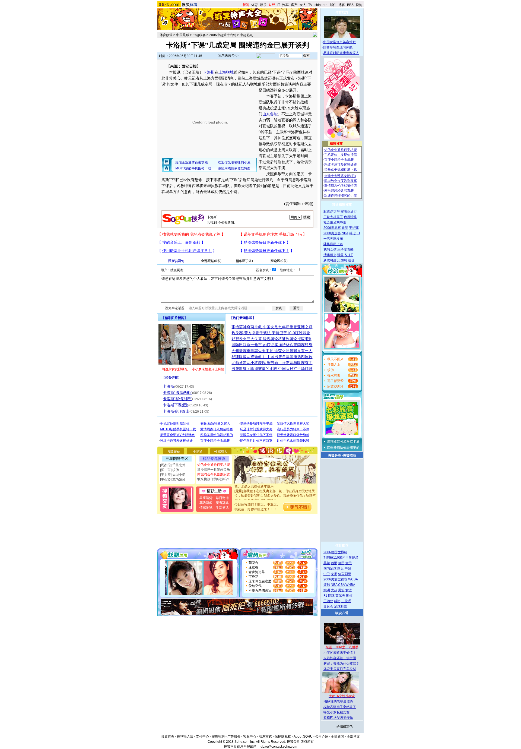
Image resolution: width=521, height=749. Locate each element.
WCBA (353, 579)
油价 (351, 260)
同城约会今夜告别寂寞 (213, 474)
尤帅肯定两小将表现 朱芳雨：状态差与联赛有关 (271, 363)
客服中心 (249, 736)
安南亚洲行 (349, 211)
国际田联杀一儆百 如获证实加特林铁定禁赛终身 (271, 345)
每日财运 (222, 498)
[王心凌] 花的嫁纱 (172, 480)
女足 (334, 574)
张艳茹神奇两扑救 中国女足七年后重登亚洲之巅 (271, 327)
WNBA (350, 585)
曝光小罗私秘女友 (336, 712)
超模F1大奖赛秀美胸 (338, 718)
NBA (345, 233)
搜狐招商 (349, 455)
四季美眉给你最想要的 (343, 448)
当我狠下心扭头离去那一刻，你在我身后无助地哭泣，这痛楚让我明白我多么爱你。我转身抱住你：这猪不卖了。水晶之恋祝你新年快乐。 (275, 490)
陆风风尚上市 (333, 244)
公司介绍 (321, 736)
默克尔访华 (331, 211)
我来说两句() (228, 55)
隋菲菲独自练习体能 (337, 47)
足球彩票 (340, 606)
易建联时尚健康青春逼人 (341, 53)
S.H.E (349, 255)
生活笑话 (222, 508)
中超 (348, 568)
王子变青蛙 (345, 249)
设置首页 (167, 736)
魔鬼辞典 (222, 503)
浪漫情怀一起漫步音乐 (213, 470)
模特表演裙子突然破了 (339, 707)
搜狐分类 (334, 455)
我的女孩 (329, 249)
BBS (350, 5)
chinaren (321, 5)
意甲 (348, 563)
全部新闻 (337, 736)
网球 (331, 596)
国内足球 (329, 568)
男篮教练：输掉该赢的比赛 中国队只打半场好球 (271, 368)
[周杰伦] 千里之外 (172, 465)
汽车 (285, 5)
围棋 (349, 596)
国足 (340, 568)
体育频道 (166, 35)
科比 (352, 233)
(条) (211, 261)
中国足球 (182, 35)
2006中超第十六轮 (222, 35)
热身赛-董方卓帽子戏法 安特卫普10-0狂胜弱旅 (270, 333)
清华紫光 (329, 255)
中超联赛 (199, 35)
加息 (344, 260)
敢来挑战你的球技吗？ (213, 479)
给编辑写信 (344, 727)
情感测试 (205, 508)
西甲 (334, 563)
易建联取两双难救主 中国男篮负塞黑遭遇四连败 (271, 357)
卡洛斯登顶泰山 (176, 411)
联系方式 (265, 736)
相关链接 (171, 378)
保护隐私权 (283, 736)
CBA (341, 585)
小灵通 (197, 452)
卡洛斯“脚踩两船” (177, 392)
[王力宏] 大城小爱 (172, 475)
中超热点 (246, 35)
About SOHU (303, 736)
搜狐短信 (173, 452)
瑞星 (340, 255)
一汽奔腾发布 (333, 239)
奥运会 (328, 606)
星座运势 (205, 498)
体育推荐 (341, 545)
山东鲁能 (270, 114)
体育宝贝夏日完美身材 (339, 669)
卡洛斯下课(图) (175, 405)
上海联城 (226, 72)
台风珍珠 (350, 217)
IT (278, 5)
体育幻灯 (341, 12)
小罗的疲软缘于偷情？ (339, 653)
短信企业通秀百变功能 (213, 465)
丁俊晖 (346, 601)
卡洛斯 (209, 72)
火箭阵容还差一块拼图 (339, 658)
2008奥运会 (332, 233)
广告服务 (233, 736)
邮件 (333, 5)
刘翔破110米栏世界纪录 (340, 558)
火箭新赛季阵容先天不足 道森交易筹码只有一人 (271, 351)
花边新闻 (205, 503)
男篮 (341, 590)
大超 (334, 590)
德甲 (341, 563)
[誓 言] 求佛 (169, 470)
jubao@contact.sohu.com (278, 746)
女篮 (348, 590)
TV (310, 5)
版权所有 (307, 742)
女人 (303, 5)
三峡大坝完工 (333, 217)
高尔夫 (340, 596)
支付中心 (202, 736)
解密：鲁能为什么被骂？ (341, 663)
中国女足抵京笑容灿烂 (339, 42)
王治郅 (354, 228)
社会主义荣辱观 (334, 222)
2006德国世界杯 (335, 552)
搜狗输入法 (185, 736)
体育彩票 (344, 574)
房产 (294, 5)
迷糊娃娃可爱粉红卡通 (343, 441)
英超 (326, 563)
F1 (358, 233)
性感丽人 (220, 452)
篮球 (326, 585)
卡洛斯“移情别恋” (177, 399)
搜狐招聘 (218, 736)
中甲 (326, 574)
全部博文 (353, 736)
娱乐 (263, 5)
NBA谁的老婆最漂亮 (338, 701)
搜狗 (359, 5)
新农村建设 (331, 260)
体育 (254, 5)
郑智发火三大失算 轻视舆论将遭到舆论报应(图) (271, 339)
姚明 (345, 228)
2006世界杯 (332, 228)
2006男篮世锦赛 (335, 579)
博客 (341, 5)
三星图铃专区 (177, 458)
